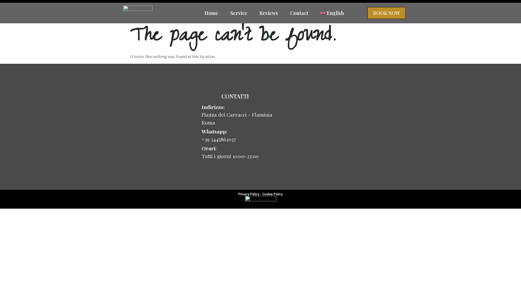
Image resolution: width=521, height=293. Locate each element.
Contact (299, 13)
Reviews (268, 13)
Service (238, 13)
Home (211, 13)
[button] (386, 13)
